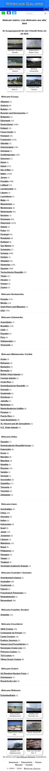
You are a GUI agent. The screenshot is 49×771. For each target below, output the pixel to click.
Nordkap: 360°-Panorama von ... (34, 715)
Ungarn (4, 284)
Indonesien (6, 524)
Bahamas (5, 363)
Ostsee (4, 227)
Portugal (5, 234)
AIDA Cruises (7, 629)
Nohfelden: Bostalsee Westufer (15, 51)
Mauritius (5, 461)
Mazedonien (6, 204)
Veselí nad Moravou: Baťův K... (15, 88)
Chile (3, 330)
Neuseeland (6, 600)
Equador (5, 333)
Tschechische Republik (12, 272)
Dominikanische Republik (13, 386)
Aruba (3, 359)
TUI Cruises (6, 655)
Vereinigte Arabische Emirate (14, 566)
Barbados (5, 367)
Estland (4, 128)
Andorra (4, 105)
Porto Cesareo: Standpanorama (15, 715)
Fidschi (4, 589)
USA (3, 310)
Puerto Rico (6, 416)
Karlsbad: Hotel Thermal (34, 88)
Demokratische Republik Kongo (16, 445)
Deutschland (7, 124)
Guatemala (6, 393)
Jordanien (5, 536)
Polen (3, 230)
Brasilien (5, 326)
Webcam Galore (32, 768)
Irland (3, 162)
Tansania (5, 487)
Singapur (5, 555)
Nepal (3, 547)
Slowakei (5, 261)
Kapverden (6, 449)
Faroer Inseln (7, 132)
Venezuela (5, 345)
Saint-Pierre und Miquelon (13, 307)
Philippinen (6, 551)
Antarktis (5, 615)
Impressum (13, 762)
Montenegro (6, 208)
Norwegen (5, 219)
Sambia (4, 472)
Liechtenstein (7, 189)
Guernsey (5, 158)
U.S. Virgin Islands (9, 427)
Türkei (4, 276)
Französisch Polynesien (12, 593)
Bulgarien (5, 117)
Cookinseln (6, 585)
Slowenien (5, 265)
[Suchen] (45, 13)
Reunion (5, 468)
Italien (3, 174)
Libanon (4, 539)
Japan (3, 532)
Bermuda (5, 371)
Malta (3, 200)
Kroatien (5, 181)
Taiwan (4, 558)
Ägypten (5, 442)
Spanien (4, 268)
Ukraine (4, 280)
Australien (5, 581)
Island (3, 166)
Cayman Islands (8, 378)
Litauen (4, 193)
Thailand (5, 562)
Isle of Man (6, 170)
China (3, 513)
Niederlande (6, 212)
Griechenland (7, 147)
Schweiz (4, 253)
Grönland (5, 151)
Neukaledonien (8, 597)
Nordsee (5, 215)
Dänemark (5, 121)
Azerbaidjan (6, 509)
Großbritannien (8, 155)
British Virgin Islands (10, 374)
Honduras (5, 397)
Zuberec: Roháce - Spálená (15, 70)
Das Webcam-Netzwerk (26, 757)
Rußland (5, 242)
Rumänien (5, 238)
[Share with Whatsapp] (3, 12)
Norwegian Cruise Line (11, 648)
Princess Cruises (9, 652)
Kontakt (29, 765)
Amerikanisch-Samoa (11, 578)
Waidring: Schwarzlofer (34, 70)
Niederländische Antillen (12, 408)
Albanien (5, 102)
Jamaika (4, 401)
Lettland (4, 185)
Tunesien (5, 491)
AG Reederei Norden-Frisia (13, 673)
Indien (3, 520)
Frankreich (6, 140)
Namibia (4, 464)
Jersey (4, 177)
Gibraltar (5, 143)
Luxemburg (6, 196)
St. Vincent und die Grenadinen (15, 424)
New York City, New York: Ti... (34, 752)
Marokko (5, 457)
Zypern (4, 287)
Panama (4, 412)
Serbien (4, 257)
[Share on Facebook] (9, 12)
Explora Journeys (9, 640)
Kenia (3, 453)
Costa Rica (6, 382)
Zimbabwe (5, 495)
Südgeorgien (7, 341)
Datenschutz (26, 762)
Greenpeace (6, 677)
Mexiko (4, 303)
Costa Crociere (8, 637)
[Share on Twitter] (14, 12)
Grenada (5, 389)
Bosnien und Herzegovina (13, 113)
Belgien (4, 109)
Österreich (5, 223)
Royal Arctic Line (9, 681)
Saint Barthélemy (9, 420)
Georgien (5, 517)
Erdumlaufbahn (8, 695)
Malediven (5, 543)
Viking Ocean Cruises (11, 659)
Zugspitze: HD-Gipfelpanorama (15, 752)
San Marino (6, 246)
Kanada (4, 299)
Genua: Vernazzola (33, 732)
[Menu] (46, 9)
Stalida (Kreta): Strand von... (15, 733)
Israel (3, 528)
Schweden (6, 249)
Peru (3, 337)
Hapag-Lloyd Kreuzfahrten (13, 644)
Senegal (4, 476)
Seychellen (6, 480)
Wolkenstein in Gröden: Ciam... (34, 51)
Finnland (5, 136)
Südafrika (5, 483)
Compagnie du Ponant (11, 633)
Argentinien (6, 322)
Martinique (6, 405)
